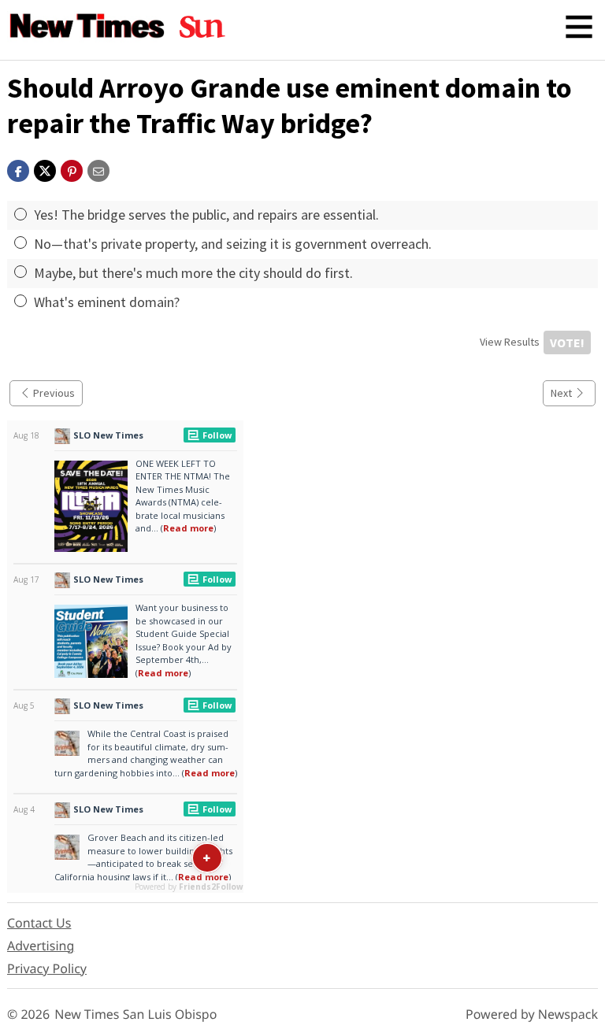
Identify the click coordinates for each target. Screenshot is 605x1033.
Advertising (40, 945)
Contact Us (39, 922)
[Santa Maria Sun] (202, 26)
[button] (72, 169)
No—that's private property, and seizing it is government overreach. (233, 244)
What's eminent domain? (107, 302)
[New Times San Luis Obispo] (87, 26)
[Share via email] (98, 169)
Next (561, 393)
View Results (510, 342)
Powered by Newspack (532, 1014)
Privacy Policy (47, 968)
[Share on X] (45, 169)
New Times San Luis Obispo (135, 1014)
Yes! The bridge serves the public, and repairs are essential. (206, 214)
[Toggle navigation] (579, 27)
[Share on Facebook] (18, 169)
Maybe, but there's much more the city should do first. (193, 273)
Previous (54, 393)
